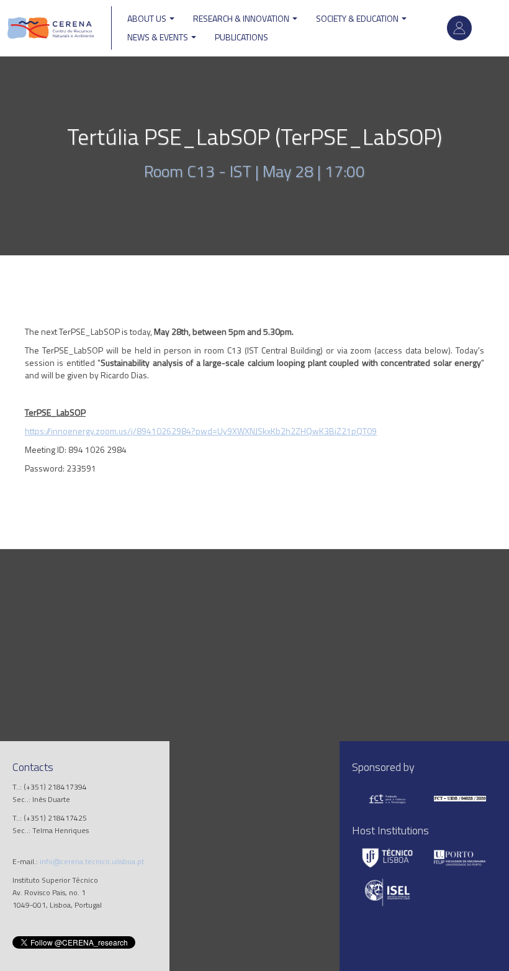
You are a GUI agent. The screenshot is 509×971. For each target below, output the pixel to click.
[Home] (51, 28)
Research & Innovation (242, 18)
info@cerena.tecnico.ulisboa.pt (92, 861)
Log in (459, 28)
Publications (241, 36)
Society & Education (358, 18)
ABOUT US (147, 18)
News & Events (158, 36)
